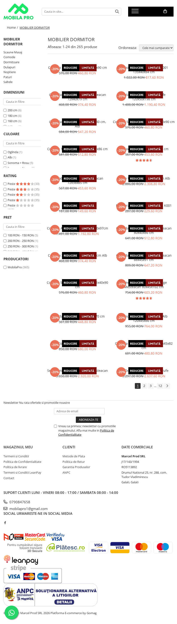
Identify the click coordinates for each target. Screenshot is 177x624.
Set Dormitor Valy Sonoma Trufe (143, 370)
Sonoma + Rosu (18, 163)
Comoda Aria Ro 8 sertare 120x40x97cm (77, 228)
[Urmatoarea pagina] (167, 386)
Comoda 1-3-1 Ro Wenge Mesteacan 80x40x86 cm (144, 230)
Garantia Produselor (76, 467)
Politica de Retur (73, 462)
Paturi (7, 77)
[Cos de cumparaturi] (165, 11)
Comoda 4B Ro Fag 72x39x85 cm (143, 149)
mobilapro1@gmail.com (28, 508)
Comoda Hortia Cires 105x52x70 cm (77, 316)
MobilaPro (15, 267)
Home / (13, 27)
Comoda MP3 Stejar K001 (77, 343)
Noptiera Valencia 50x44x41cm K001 (144, 205)
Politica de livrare (15, 467)
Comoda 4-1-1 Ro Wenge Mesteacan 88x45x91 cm (144, 257)
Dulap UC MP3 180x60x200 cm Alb (144, 178)
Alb (10, 157)
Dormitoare (11, 62)
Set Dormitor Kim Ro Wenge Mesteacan (77, 370)
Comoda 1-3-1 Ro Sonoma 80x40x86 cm (77, 149)
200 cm (12, 110)
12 (160, 386)
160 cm (12, 121)
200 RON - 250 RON (21, 241)
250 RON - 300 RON (21, 246)
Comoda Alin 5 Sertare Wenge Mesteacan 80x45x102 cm (144, 284)
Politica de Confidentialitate (22, 462)
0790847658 (19, 502)
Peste (12, 184)
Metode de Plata (73, 456)
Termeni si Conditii (16, 456)
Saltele (7, 82)
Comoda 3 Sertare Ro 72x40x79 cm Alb (77, 255)
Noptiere (9, 72)
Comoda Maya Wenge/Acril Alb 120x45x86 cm (144, 318)
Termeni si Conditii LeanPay (22, 472)
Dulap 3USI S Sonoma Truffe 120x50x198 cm (143, 96)
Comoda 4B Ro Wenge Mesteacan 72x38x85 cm (77, 180)
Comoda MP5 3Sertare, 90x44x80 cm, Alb (77, 124)
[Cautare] (117, 11)
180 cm (12, 116)
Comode (9, 57)
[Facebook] (4, 523)
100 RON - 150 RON (21, 235)
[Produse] (136, 12)
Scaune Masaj (12, 52)
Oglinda (13, 152)
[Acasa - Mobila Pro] (19, 11)
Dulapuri (9, 67)
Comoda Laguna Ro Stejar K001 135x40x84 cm (144, 69)
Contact (8, 478)
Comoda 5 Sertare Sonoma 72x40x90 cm (144, 122)
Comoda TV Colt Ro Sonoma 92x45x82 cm (144, 345)
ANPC (66, 472)
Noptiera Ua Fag (77, 205)
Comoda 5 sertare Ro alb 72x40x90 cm (77, 67)
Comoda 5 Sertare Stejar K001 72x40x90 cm (77, 284)
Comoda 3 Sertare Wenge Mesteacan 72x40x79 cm (77, 96)
